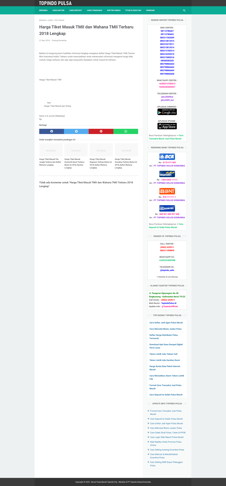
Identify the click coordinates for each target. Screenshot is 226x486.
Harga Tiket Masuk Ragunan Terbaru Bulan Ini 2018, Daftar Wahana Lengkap (101, 163)
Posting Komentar (59, 40)
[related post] (51, 149)
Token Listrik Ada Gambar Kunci (164, 360)
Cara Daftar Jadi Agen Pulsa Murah (166, 322)
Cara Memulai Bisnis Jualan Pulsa (165, 329)
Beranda (43, 10)
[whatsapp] (125, 131)
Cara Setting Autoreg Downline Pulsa (167, 449)
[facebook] (51, 131)
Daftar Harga (113, 10)
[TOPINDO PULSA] (57, 3)
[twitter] (76, 131)
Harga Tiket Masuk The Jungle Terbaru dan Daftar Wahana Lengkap (50, 162)
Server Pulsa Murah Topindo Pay (104, 482)
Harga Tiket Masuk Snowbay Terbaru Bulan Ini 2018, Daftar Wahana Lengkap (126, 163)
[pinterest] (101, 131)
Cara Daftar (58, 10)
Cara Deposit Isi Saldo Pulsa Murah (166, 394)
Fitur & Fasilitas (133, 10)
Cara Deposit (75, 10)
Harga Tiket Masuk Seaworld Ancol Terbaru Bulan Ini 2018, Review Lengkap (74, 163)
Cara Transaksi (94, 10)
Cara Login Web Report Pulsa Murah (167, 437)
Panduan (150, 10)
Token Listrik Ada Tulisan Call (163, 354)
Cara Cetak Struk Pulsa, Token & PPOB (168, 432)
